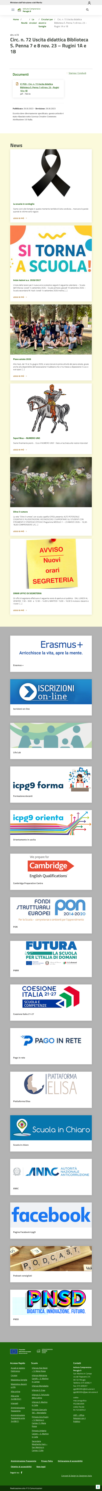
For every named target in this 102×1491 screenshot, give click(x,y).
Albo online (15, 1391)
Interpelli (14, 1403)
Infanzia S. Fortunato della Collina (40, 1396)
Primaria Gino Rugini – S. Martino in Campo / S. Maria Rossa (40, 1421)
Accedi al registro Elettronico (18, 1369)
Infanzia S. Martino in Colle (39, 1404)
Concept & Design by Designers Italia (76, 1475)
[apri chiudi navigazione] (12, 10)
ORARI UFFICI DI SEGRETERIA (27, 593)
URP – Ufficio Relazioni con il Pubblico (79, 1418)
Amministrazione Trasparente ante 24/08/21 (18, 1418)
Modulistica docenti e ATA (19, 1386)
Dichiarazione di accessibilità (70, 1460)
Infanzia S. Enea (38, 1390)
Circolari (14, 1375)
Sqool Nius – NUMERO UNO (26, 438)
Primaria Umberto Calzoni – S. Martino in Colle (40, 1433)
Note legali (41, 1466)
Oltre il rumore (20, 511)
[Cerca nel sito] (87, 10)
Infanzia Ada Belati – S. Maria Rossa (40, 1369)
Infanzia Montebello (40, 1385)
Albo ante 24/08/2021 (16, 1397)
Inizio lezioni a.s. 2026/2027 (27, 280)
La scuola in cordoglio (23, 204)
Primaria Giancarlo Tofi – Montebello (39, 1411)
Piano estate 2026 (22, 359)
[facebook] (21, 1472)
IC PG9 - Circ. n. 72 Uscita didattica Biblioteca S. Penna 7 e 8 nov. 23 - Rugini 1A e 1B (39, 87)
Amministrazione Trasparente (18, 1409)
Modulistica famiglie (19, 1379)
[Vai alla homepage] (19, 10)
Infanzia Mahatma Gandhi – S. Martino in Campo (40, 1378)
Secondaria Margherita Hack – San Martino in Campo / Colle (39, 1446)
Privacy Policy (47, 1460)
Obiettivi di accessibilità (21, 1466)
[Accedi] (89, 2)
